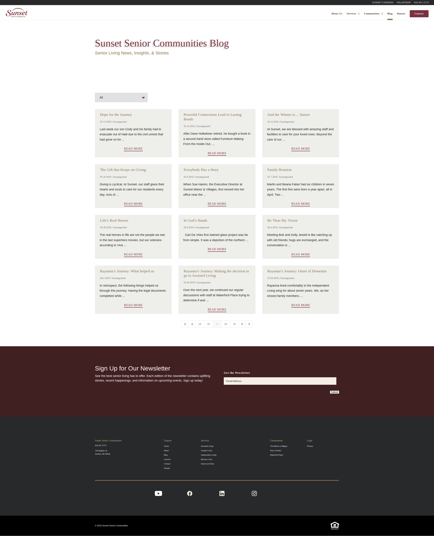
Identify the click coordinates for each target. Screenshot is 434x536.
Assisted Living (207, 446)
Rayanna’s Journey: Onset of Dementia (297, 271)
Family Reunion (279, 170)
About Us (336, 14)
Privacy (310, 446)
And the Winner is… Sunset (288, 114)
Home (166, 446)
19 (234, 324)
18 (225, 324)
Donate (401, 14)
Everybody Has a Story (201, 170)
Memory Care (206, 459)
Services (351, 14)
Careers (167, 459)
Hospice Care (206, 451)
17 (217, 324)
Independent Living (208, 455)
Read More (133, 148)
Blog (390, 14)
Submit (334, 392)
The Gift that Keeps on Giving (123, 170)
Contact (419, 14)
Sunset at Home (207, 464)
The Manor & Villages (279, 446)
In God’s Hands (195, 220)
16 (208, 324)
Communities (372, 14)
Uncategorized (120, 122)
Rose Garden (275, 451)
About (166, 451)
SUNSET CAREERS (382, 3)
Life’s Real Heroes (114, 220)
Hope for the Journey (116, 114)
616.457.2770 (421, 3)
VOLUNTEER (404, 3)
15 (200, 324)
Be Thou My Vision (282, 220)
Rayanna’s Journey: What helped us (127, 271)
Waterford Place (276, 455)
